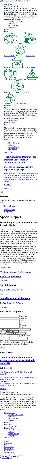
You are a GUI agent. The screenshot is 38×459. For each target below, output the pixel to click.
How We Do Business (15, 21)
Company (23, 325)
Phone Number (25, 323)
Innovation (7, 105)
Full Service (12, 23)
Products (7, 29)
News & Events (13, 143)
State (2, 331)
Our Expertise (13, 25)
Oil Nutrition (12, 121)
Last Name (23, 318)
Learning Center (9, 122)
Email (22, 321)
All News (3, 389)
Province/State (25, 335)
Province (3, 333)
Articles (11, 145)
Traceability (12, 27)
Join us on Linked (6, 458)
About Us (7, 441)
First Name (23, 316)
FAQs (6, 445)
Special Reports (13, 147)
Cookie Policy (9, 452)
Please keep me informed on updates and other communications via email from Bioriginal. (16, 343)
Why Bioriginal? (9, 4)
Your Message (5, 340)
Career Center (9, 447)
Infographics (12, 149)
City (21, 327)
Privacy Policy (9, 449)
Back (6, 6)
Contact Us (8, 188)
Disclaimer (7, 451)
